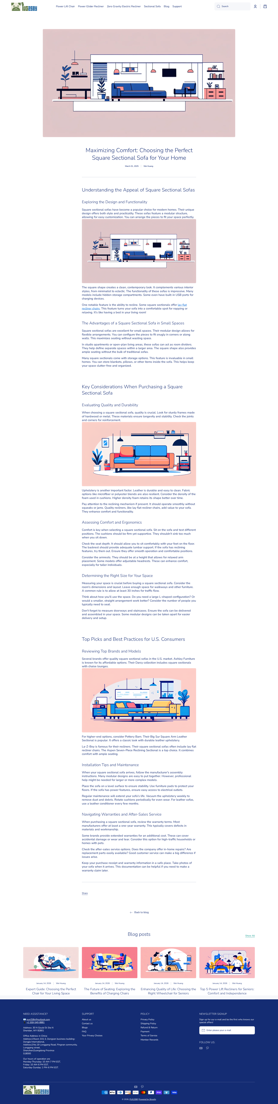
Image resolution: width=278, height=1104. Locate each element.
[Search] (217, 6)
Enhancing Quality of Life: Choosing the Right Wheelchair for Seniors (168, 991)
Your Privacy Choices (92, 1035)
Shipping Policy (148, 1023)
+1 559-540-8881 (36, 1022)
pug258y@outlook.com (38, 1019)
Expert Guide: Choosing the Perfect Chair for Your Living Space (51, 991)
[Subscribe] (251, 1030)
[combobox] (232, 6)
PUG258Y (134, 1099)
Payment (145, 1031)
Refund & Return (149, 1027)
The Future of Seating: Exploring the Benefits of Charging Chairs (109, 991)
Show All (250, 935)
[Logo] (24, 6)
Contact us (87, 1023)
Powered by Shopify (147, 1099)
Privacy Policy (147, 1019)
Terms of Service (149, 1035)
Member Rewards (149, 1039)
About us (86, 1019)
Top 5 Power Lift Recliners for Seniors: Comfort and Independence (227, 991)
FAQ (84, 1031)
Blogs (85, 1027)
